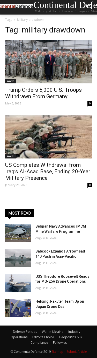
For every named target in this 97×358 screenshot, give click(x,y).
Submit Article (77, 351)
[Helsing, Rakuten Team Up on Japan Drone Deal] (18, 308)
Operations (19, 337)
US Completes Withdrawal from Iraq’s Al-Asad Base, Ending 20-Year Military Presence (47, 171)
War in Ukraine (52, 331)
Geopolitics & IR (70, 337)
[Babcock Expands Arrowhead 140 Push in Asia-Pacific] (18, 258)
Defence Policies (25, 331)
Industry (74, 331)
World (10, 81)
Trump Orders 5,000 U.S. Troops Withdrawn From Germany (43, 93)
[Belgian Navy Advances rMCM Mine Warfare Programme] (18, 233)
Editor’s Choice (43, 337)
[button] (89, 7)
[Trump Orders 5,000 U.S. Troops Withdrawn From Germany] (48, 61)
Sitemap (57, 351)
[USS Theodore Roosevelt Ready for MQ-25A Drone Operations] (18, 283)
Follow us (60, 342)
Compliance (39, 342)
